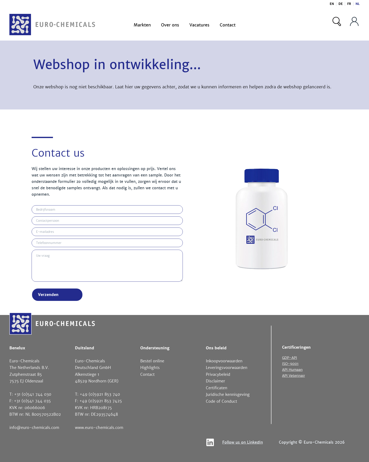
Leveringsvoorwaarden (226, 367)
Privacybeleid (218, 374)
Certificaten (216, 388)
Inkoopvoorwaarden (224, 361)
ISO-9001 (290, 363)
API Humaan (292, 369)
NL (358, 3)
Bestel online (152, 361)
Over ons (170, 25)
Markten (142, 25)
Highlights (150, 367)
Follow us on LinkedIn (242, 442)
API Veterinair (293, 375)
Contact (228, 25)
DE (340, 3)
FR (349, 3)
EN (332, 3)
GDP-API (289, 358)
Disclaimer (215, 381)
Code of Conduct (221, 401)
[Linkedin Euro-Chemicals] (210, 442)
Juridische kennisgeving (228, 394)
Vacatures (199, 25)
